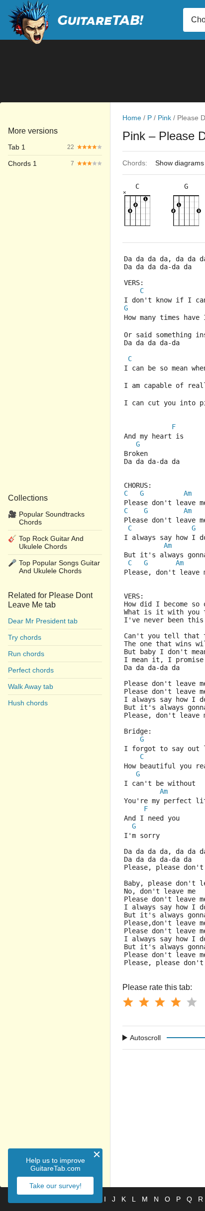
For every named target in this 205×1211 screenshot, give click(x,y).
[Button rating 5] (192, 1002)
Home (131, 118)
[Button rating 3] (160, 1002)
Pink (164, 118)
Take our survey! (55, 1186)
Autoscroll (145, 1038)
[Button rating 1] (128, 1002)
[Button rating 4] (176, 1002)
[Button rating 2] (144, 1002)
